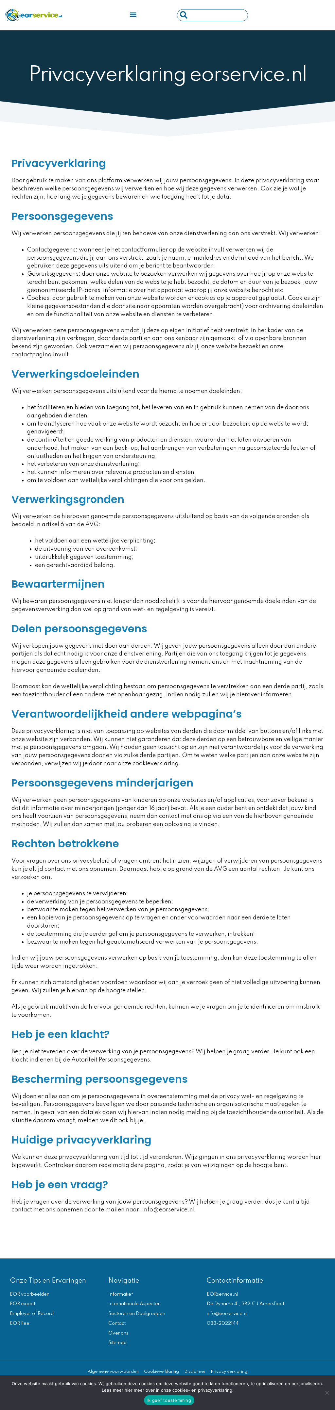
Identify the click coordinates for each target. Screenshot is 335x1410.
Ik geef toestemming (169, 1400)
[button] (133, 14)
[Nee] (327, 1392)
